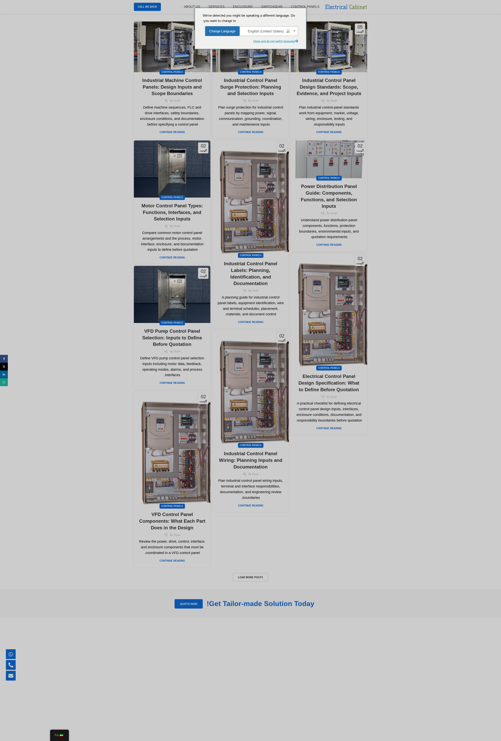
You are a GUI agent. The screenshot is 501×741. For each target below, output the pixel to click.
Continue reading (329, 132)
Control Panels (329, 72)
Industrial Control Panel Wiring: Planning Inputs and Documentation (250, 460)
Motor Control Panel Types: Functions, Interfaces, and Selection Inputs (172, 212)
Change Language (222, 31)
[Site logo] (346, 7)
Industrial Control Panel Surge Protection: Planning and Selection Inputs (250, 87)
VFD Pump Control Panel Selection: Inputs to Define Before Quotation (172, 337)
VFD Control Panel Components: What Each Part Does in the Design (172, 521)
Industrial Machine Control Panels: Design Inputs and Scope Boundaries (172, 87)
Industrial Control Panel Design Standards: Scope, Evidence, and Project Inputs (329, 87)
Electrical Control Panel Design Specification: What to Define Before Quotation (328, 383)
